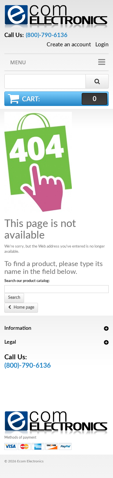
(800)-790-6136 (47, 35)
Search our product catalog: (27, 281)
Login (102, 44)
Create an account (69, 44)
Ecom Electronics (30, 461)
